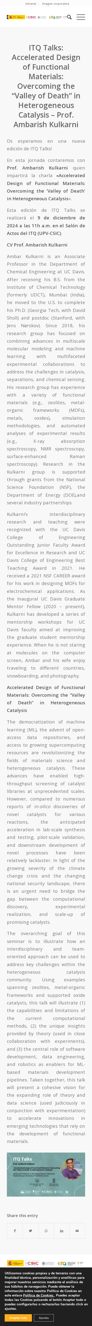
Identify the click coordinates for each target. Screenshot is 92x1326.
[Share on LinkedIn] (61, 1230)
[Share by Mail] (77, 1230)
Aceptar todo (18, 1318)
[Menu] (78, 17)
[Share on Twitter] (30, 1230)
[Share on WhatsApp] (46, 1230)
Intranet (31, 3)
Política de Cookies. (39, 1295)
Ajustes (44, 1318)
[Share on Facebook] (15, 1230)
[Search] (67, 17)
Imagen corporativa (55, 3)
